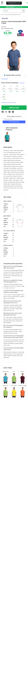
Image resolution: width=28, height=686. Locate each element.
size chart (22, 82)
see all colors (4, 78)
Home (2, 14)
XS (4, 86)
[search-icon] (24, 10)
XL (4, 94)
